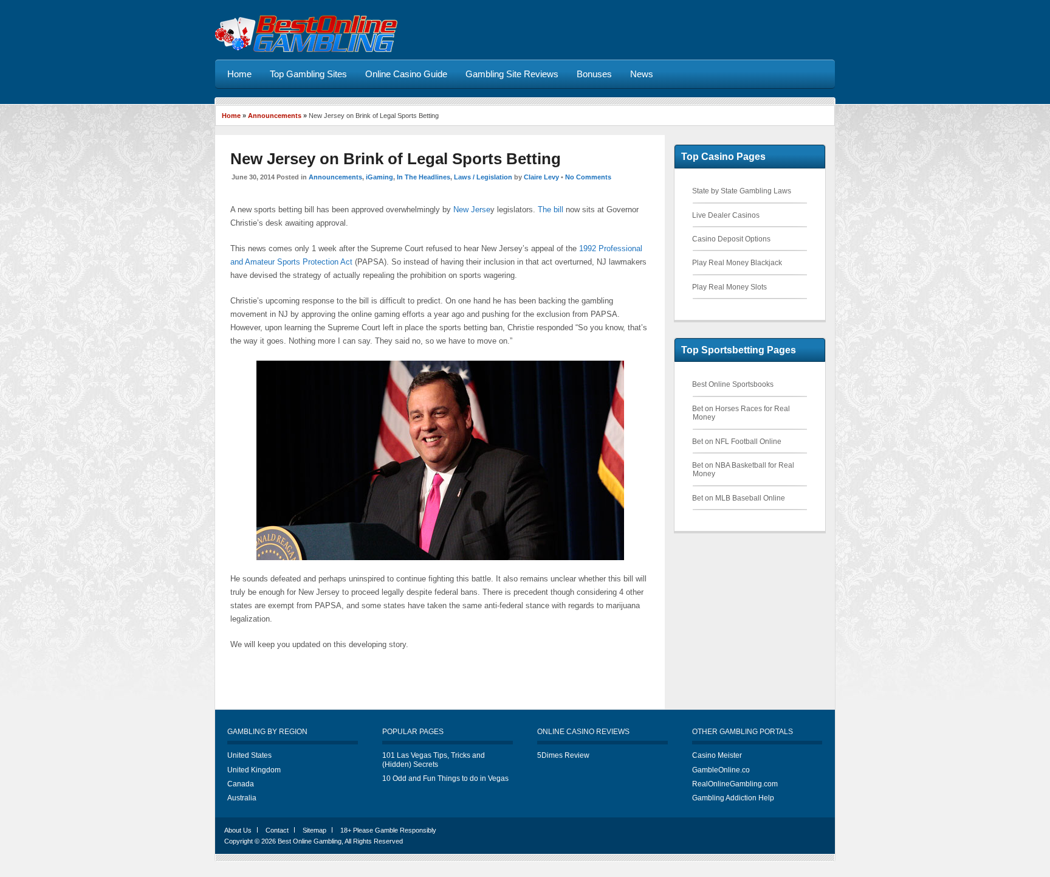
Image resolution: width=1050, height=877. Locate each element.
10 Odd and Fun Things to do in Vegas (445, 778)
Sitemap (314, 830)
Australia (241, 798)
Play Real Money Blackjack (737, 262)
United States (249, 755)
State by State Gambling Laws (741, 191)
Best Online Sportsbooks (733, 384)
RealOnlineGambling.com (735, 784)
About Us (238, 830)
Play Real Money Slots (729, 287)
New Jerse (471, 209)
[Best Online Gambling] (306, 50)
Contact (277, 830)
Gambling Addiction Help (733, 798)
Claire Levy (541, 177)
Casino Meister (717, 755)
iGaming (379, 177)
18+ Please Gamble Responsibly (388, 830)
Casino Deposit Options (731, 239)
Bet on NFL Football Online (736, 441)
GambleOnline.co (721, 770)
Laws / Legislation (483, 177)
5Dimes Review (563, 755)
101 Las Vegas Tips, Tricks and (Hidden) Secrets (433, 759)
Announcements (274, 115)
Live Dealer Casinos (726, 215)
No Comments (588, 177)
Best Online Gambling (309, 841)
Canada (240, 784)
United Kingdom (254, 770)
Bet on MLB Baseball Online (738, 498)
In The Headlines (423, 177)
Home (231, 115)
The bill (550, 209)
